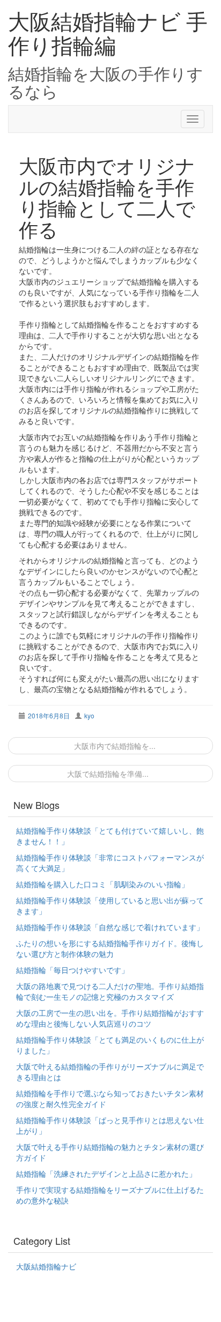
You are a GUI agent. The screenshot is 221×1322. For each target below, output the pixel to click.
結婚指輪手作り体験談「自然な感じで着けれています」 (110, 927)
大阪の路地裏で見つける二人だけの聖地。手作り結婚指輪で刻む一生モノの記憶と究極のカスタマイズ (110, 991)
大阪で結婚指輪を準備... (108, 773)
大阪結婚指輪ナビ (46, 1266)
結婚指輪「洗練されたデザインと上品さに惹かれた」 (106, 1173)
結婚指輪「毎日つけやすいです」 (72, 969)
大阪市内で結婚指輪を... (114, 745)
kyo (89, 715)
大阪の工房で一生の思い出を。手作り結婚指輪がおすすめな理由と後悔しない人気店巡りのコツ (110, 1018)
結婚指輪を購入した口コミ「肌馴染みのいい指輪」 (102, 884)
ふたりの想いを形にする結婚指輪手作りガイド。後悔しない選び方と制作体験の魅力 (110, 948)
